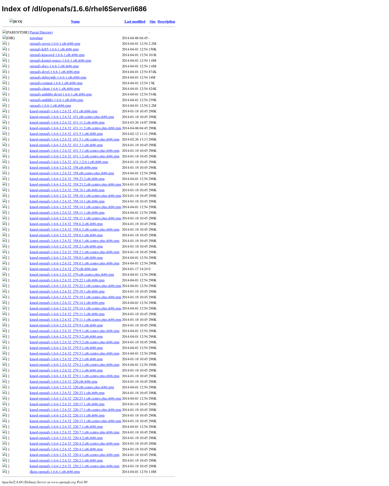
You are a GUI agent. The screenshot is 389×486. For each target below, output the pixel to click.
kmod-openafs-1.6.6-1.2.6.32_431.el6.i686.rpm (63, 111)
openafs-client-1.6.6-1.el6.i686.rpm (55, 88)
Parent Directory (41, 32)
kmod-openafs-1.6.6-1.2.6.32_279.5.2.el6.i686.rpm (66, 336)
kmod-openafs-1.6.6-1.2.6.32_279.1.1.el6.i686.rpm (66, 370)
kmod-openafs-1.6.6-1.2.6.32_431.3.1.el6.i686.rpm (66, 144)
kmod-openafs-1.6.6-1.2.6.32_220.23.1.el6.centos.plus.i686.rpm (75, 398)
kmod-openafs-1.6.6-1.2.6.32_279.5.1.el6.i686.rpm (66, 347)
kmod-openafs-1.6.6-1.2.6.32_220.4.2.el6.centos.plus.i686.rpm (74, 443)
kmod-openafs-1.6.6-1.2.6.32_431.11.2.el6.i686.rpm (67, 122)
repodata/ (36, 37)
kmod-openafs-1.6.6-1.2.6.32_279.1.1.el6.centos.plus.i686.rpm (74, 375)
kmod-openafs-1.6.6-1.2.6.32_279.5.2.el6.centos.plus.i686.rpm (74, 342)
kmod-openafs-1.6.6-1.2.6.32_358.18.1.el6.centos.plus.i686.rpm (75, 195)
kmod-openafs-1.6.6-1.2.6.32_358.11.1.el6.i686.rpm (67, 212)
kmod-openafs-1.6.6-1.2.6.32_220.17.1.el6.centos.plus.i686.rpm (75, 409)
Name (75, 21)
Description (166, 21)
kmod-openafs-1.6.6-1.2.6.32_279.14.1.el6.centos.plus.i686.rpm (75, 308)
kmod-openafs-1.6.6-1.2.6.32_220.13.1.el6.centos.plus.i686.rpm (75, 420)
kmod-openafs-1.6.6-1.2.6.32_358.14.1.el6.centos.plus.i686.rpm (75, 206)
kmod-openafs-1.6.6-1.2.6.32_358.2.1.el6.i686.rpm (66, 246)
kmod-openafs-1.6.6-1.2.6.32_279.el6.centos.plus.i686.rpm (72, 274)
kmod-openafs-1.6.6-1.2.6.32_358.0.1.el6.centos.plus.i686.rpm (74, 263)
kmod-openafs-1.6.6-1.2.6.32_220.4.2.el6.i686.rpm (66, 437)
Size (153, 21)
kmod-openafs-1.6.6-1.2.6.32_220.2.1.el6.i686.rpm (66, 460)
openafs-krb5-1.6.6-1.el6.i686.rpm (54, 49)
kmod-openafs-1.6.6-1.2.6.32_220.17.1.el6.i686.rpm (67, 404)
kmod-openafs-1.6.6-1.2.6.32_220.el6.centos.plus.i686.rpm (72, 387)
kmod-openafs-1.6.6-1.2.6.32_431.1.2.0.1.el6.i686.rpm (69, 161)
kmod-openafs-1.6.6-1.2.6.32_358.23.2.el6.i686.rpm (67, 178)
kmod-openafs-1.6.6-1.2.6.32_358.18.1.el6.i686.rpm (67, 189)
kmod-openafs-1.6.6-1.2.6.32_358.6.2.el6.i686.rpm (66, 223)
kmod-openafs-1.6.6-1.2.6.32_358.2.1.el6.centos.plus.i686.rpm (74, 251)
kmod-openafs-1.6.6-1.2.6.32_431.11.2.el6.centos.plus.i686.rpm (75, 127)
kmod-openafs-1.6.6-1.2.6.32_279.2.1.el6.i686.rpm (66, 358)
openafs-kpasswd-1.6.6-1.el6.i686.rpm (57, 54)
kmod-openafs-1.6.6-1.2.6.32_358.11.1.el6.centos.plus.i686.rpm (75, 218)
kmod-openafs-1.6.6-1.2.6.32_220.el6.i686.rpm (63, 381)
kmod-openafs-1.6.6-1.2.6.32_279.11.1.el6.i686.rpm (67, 313)
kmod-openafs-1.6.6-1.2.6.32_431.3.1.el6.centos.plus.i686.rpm (74, 150)
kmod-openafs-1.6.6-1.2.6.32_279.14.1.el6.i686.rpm (67, 302)
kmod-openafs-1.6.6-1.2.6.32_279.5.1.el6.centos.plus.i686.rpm (74, 353)
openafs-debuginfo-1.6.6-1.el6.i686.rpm (58, 77)
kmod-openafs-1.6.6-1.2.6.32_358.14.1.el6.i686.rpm (67, 201)
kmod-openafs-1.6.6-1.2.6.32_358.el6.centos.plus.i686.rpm (72, 173)
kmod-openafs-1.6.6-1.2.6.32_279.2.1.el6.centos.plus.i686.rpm (74, 364)
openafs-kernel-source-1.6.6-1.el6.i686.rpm (60, 60)
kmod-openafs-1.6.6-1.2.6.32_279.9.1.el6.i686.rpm (66, 325)
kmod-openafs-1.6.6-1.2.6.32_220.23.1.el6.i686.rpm (67, 392)
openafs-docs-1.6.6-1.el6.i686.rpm (54, 66)
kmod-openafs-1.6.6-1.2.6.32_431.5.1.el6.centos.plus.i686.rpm (74, 139)
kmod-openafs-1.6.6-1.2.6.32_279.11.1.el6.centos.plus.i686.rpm (75, 319)
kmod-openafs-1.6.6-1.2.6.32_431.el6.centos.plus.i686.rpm (72, 116)
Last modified (134, 21)
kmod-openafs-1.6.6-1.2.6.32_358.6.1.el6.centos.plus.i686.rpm (74, 240)
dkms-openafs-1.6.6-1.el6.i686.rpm (55, 471)
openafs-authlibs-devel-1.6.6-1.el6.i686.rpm (61, 94)
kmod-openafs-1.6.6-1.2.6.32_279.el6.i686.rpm (63, 268)
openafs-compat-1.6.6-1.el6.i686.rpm (56, 82)
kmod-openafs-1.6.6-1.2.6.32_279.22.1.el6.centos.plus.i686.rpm (75, 285)
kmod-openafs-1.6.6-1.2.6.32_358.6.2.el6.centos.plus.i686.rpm (74, 229)
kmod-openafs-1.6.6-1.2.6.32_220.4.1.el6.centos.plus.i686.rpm (74, 454)
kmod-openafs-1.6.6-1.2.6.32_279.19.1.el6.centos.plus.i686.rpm (75, 296)
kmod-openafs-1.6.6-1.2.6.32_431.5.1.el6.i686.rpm (66, 133)
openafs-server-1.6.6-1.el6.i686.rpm (55, 43)
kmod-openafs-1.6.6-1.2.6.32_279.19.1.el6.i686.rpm (67, 291)
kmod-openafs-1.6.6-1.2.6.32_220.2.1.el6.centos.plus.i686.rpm (74, 465)
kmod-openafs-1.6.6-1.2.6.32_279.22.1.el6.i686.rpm (67, 280)
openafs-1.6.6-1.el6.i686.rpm (50, 105)
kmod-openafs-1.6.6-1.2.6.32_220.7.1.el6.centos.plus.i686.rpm (74, 432)
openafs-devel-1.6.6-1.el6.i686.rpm (54, 71)
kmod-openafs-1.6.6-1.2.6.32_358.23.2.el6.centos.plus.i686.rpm (75, 184)
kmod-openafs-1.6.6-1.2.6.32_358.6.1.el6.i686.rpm (66, 235)
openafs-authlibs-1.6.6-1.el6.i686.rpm (56, 99)
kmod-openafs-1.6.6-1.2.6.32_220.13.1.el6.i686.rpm (67, 415)
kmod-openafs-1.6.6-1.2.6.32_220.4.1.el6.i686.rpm (66, 449)
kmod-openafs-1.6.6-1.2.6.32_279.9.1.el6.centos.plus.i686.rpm (74, 330)
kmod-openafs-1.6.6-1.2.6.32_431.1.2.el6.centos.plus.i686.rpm (74, 156)
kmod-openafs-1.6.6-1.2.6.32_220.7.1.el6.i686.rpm (66, 426)
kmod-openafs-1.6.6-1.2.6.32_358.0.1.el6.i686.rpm (66, 257)
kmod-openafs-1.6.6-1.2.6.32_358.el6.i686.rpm (63, 167)
